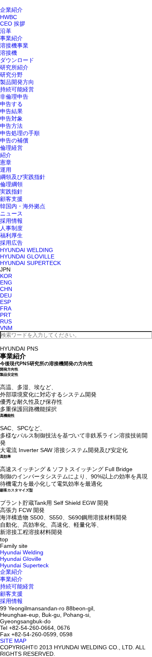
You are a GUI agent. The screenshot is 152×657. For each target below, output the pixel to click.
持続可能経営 (17, 89)
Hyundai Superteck (24, 565)
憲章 (5, 162)
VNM (6, 328)
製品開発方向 (17, 82)
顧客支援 (11, 199)
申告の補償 (14, 140)
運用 (5, 169)
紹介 (5, 155)
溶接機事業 (14, 45)
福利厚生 (11, 235)
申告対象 (11, 118)
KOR (6, 276)
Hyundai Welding (21, 552)
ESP (5, 302)
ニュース (11, 213)
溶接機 (8, 53)
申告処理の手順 (20, 133)
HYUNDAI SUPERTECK (30, 263)
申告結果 (11, 111)
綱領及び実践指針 (22, 177)
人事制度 (11, 228)
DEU (6, 295)
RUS (6, 321)
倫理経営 (11, 147)
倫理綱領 (11, 184)
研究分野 (11, 74)
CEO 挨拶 (12, 23)
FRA (5, 308)
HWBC (8, 17)
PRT (5, 315)
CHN (6, 289)
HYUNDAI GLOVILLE (27, 256)
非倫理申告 (14, 96)
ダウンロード (17, 60)
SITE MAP (13, 641)
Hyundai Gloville (20, 559)
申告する (11, 104)
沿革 (5, 31)
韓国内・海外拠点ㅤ (22, 206)
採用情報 (11, 221)
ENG (6, 282)
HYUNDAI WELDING (26, 250)
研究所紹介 (14, 67)
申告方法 (11, 126)
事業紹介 (11, 38)
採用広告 (11, 242)
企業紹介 (11, 9)
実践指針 (11, 191)
